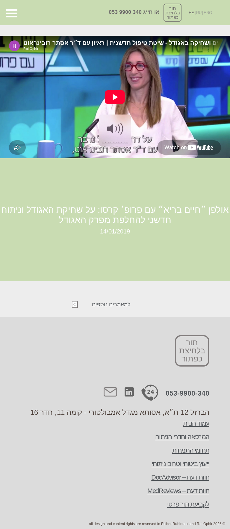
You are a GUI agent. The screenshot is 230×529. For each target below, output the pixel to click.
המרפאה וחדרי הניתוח (182, 437)
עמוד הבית (196, 423)
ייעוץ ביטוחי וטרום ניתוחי (180, 464)
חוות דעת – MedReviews (178, 491)
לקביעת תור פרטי (188, 504)
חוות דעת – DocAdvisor (180, 477)
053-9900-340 (187, 393)
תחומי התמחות (190, 450)
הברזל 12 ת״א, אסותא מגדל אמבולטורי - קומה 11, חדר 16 (119, 412)
